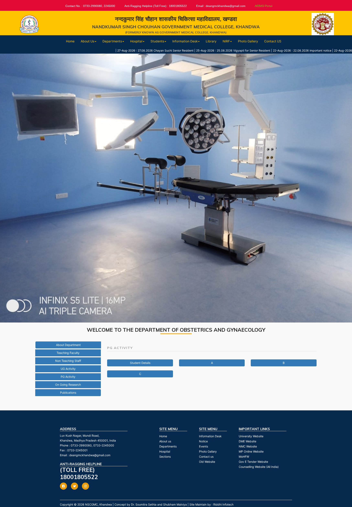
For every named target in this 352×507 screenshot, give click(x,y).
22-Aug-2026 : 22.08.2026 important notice (277, 50)
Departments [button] (112, 41)
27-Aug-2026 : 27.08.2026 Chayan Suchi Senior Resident (130, 50)
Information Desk (210, 436)
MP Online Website (251, 451)
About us (165, 441)
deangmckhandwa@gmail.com (89, 455)
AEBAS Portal (263, 6)
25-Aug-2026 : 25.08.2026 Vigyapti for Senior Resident (208, 50)
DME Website (247, 441)
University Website (251, 436)
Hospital (164, 451)
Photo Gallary (208, 451)
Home (70, 41)
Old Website (207, 461)
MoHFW (244, 456)
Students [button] (157, 41)
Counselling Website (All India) (259, 466)
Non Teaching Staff (68, 360)
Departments (168, 446)
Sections (165, 456)
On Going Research (68, 384)
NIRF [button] (226, 41)
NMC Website (248, 446)
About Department (68, 345)
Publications (68, 392)
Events (203, 446)
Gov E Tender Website (253, 461)
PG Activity (68, 376)
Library (211, 41)
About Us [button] (87, 41)
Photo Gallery (248, 41)
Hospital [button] (136, 41)
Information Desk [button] (185, 41)
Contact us (206, 456)
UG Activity (68, 368)
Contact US (272, 41)
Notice (203, 441)
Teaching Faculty (68, 353)
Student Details (140, 363)
